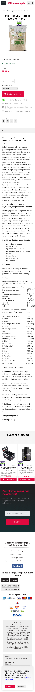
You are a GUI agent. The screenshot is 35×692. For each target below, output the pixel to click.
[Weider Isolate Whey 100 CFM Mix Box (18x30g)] (8, 453)
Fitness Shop (6, 11)
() (31, 3)
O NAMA (14, 580)
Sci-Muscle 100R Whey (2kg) (26, 468)
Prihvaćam (10, 686)
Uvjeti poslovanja (17, 551)
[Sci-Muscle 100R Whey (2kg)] (26, 453)
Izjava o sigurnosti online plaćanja (17, 561)
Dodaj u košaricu (14, 94)
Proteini (27, 11)
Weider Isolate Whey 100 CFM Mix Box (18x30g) (8, 468)
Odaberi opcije (26, 479)
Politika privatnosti (17, 558)
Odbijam (21, 686)
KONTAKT (5, 580)
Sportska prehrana (18, 11)
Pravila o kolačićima (17, 554)
